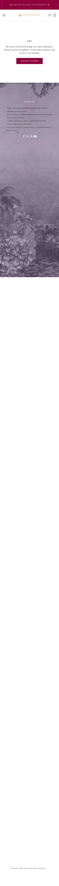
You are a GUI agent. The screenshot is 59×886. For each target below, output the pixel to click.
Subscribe (29, 881)
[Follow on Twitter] (27, 136)
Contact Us (29, 488)
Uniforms (29, 307)
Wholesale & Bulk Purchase (29, 304)
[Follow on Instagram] (31, 136)
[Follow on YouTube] (35, 136)
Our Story (29, 298)
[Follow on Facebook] (23, 136)
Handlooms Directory (29, 311)
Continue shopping (29, 61)
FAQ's (29, 501)
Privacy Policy (29, 491)
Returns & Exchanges (29, 498)
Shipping (29, 494)
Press (29, 678)
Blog (29, 504)
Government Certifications (29, 684)
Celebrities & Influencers (29, 681)
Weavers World (29, 314)
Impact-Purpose (29, 301)
